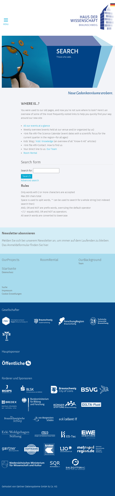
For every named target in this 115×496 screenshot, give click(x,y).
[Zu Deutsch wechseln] (112, 5)
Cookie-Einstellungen (12, 293)
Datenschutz (7, 272)
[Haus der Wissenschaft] (92, 17)
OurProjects (10, 260)
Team (81, 263)
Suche (4, 287)
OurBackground (89, 260)
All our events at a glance (37, 126)
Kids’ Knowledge (44, 141)
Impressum (7, 290)
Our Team (52, 149)
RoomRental (49, 260)
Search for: (26, 170)
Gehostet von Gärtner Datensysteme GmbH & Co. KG (29, 486)
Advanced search (30, 180)
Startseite (9, 268)
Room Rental (30, 153)
